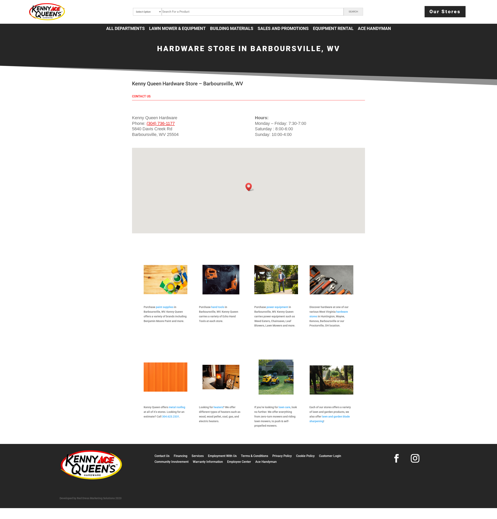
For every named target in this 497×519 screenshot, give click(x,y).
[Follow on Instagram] (415, 458)
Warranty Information (208, 462)
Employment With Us (222, 456)
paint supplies (164, 307)
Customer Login (330, 456)
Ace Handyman (266, 462)
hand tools (217, 307)
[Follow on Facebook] (396, 458)
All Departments (125, 29)
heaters (218, 407)
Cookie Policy (305, 456)
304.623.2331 (170, 416)
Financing (180, 456)
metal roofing (177, 407)
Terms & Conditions (254, 456)
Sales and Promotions (283, 29)
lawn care (284, 407)
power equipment (277, 307)
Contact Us (162, 456)
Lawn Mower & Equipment (177, 29)
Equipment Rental (333, 29)
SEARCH (353, 11)
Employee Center (239, 462)
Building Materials (231, 29)
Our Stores (445, 11)
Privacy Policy (282, 456)
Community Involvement (172, 462)
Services (198, 456)
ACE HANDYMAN (374, 29)
